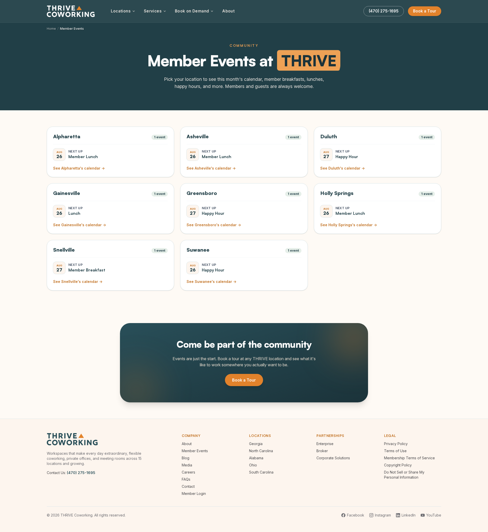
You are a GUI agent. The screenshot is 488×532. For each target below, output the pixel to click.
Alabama (256, 458)
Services (153, 11)
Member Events (195, 451)
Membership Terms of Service (409, 458)
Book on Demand (192, 11)
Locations (121, 11)
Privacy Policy (396, 444)
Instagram (383, 515)
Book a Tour (424, 11)
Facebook (355, 515)
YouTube (433, 515)
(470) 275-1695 (81, 472)
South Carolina (261, 472)
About (228, 11)
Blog (185, 458)
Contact (188, 486)
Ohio (253, 465)
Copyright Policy (398, 465)
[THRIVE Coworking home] (72, 11)
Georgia (256, 444)
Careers (188, 472)
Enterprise (324, 444)
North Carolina (261, 451)
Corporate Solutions (333, 458)
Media (187, 465)
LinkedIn (409, 515)
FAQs (186, 479)
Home (51, 29)
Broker (322, 451)
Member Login (194, 493)
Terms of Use (395, 451)
